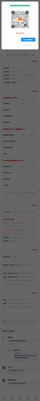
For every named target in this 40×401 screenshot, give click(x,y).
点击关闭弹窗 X (28, 40)
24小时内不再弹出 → (27, 45)
